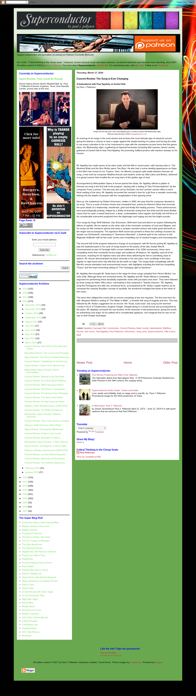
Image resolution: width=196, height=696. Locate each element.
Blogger (158, 662)
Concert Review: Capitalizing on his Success (45, 361)
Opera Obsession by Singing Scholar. (40, 581)
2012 (25, 490)
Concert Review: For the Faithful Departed (45, 454)
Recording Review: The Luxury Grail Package (46, 353)
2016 (25, 301)
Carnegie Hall (99, 328)
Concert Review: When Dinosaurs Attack (44, 385)
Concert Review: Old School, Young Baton (44, 389)
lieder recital (142, 328)
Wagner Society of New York (35, 526)
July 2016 (30, 326)
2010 (25, 498)
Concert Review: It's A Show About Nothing (45, 380)
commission (113, 328)
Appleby (88, 328)
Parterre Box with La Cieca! (35, 570)
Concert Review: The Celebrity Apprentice (44, 462)
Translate (99, 432)
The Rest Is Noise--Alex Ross (36, 537)
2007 (25, 511)
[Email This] (90, 323)
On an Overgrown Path (33, 595)
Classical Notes (29, 628)
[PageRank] (26, 227)
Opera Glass (28, 584)
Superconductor (155, 331)
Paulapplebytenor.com (138, 134)
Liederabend (155, 328)
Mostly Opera (28, 606)
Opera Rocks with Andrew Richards (39, 577)
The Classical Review (32, 548)
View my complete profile (89, 456)
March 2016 (31, 342)
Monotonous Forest (31, 610)
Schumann (130, 331)
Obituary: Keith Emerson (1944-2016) (42, 425)
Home (128, 362)
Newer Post (84, 362)
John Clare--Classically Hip (35, 617)
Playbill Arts (27, 559)
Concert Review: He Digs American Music (44, 401)
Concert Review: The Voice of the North (43, 397)
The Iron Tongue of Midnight (35, 540)
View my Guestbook (108, 653)
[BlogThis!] (93, 323)
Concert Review (127, 328)
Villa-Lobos (169, 331)
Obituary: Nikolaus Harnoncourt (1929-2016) (46, 450)
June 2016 (30, 330)
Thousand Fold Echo (32, 533)
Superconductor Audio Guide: (115, 390)
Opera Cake (28, 588)
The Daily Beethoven (32, 544)
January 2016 (32, 472)
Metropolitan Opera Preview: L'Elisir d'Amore (46, 442)
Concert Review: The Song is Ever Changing (46, 393)
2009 (25, 502)
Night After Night (30, 599)
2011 (25, 494)
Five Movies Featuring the (115, 375)
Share (79, 442)
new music (89, 331)
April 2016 (30, 338)
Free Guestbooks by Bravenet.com (110, 655)
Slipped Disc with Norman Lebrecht (39, 551)
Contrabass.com (30, 624)
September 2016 (33, 317)
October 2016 (32, 313)
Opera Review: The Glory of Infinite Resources (47, 357)
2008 (25, 506)
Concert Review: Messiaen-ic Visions (42, 437)
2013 (25, 486)
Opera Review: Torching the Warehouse (43, 429)
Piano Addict (28, 566)
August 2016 (31, 321)
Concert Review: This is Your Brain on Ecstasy (46, 421)
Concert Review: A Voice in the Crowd (42, 433)
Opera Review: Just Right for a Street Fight (45, 446)
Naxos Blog (27, 602)
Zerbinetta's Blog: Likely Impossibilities (40, 522)
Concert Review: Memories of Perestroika (44, 458)
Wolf (79, 335)
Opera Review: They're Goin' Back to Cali (44, 365)
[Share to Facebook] (99, 323)
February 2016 (32, 468)
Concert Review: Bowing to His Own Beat (44, 376)
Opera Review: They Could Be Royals (41, 78)
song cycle (141, 331)
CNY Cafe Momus (30, 632)
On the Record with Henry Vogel (37, 592)
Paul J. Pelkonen (53, 65)
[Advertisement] (127, 351)
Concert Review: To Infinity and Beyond (43, 410)
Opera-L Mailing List (31, 573)
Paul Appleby (102, 331)
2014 (25, 481)
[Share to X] (96, 323)
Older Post (170, 362)
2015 (25, 477)
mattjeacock (136, 662)
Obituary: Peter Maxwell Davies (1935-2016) (46, 406)
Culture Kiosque (29, 621)
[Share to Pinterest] (102, 323)
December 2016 (33, 305)
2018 (25, 293)
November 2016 (33, 309)
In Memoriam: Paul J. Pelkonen (107, 405)
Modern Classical (30, 613)
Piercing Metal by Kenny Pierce (37, 562)
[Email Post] (83, 323)
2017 (25, 297)
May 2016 (30, 334)
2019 (25, 288)
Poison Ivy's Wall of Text (33, 555)
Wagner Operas (29, 530)
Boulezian (26, 635)
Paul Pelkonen (116, 331)
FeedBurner (51, 255)
